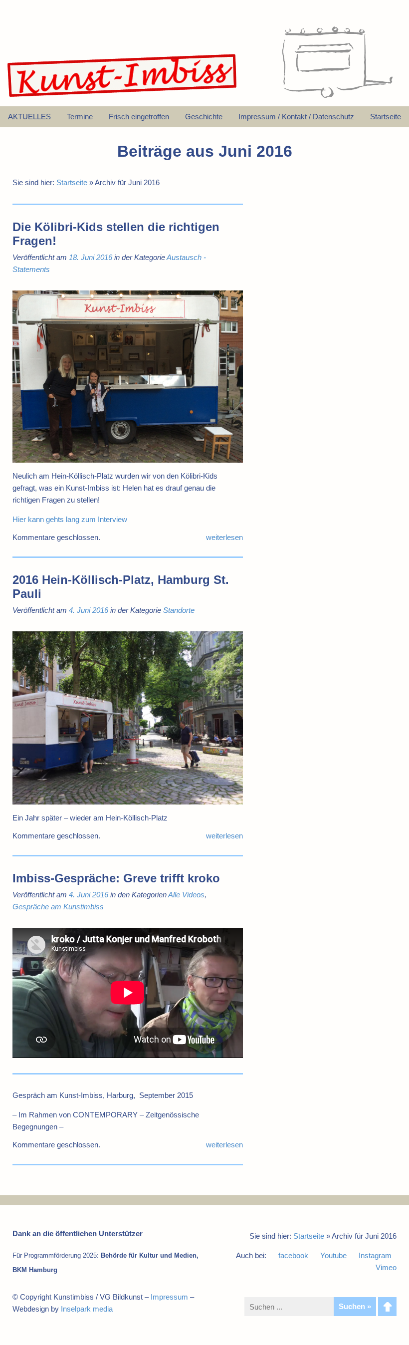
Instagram (375, 1255)
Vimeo (386, 1267)
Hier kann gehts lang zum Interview (69, 519)
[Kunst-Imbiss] (122, 97)
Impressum (169, 1297)
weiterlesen (224, 537)
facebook (293, 1255)
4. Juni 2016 (88, 610)
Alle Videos (186, 894)
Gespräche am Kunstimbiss (58, 906)
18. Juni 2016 (90, 257)
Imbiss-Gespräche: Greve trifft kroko (116, 878)
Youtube (333, 1255)
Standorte (179, 610)
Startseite (71, 182)
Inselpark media (87, 1309)
